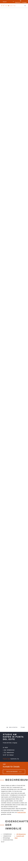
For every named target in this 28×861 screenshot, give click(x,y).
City (18, 758)
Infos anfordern (12, 771)
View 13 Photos (13, 727)
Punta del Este (21, 812)
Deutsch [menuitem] (5, 1)
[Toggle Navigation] (25, 5)
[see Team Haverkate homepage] (8, 5)
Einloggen (24, 2)
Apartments (13, 758)
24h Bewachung (21, 834)
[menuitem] (8, 2)
